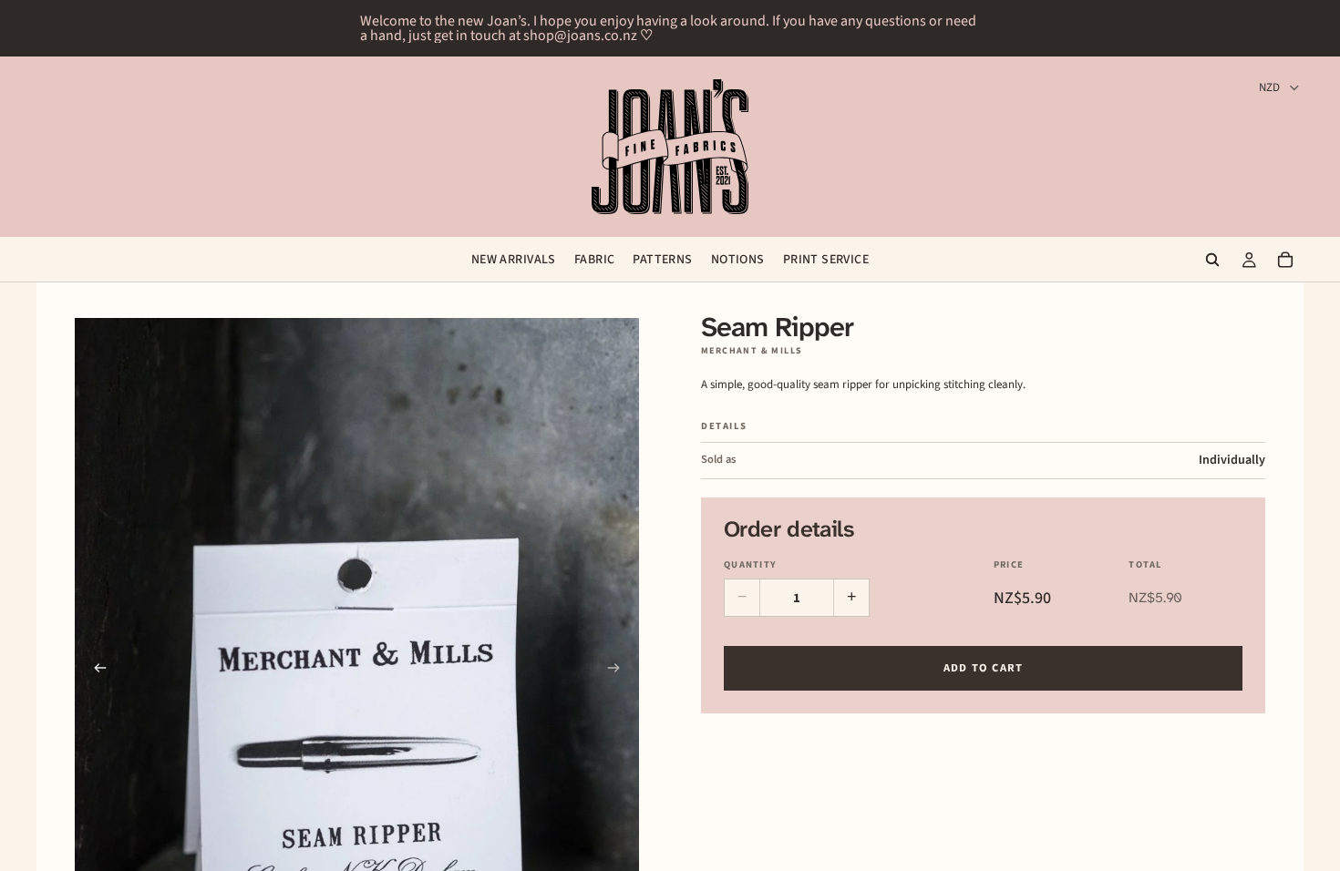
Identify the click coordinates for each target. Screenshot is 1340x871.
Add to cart (983, 668)
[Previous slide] (95, 671)
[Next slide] (619, 671)
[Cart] (1285, 260)
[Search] (1212, 260)
